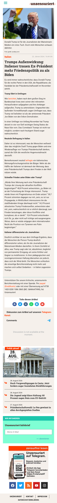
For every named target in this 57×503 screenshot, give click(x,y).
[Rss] (28, 485)
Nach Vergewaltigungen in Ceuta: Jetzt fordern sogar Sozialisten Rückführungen (31, 384)
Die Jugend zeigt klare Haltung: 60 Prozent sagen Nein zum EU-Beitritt (28, 396)
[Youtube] (36, 485)
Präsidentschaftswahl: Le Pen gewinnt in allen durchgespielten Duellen (30, 408)
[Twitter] (20, 485)
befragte (29, 160)
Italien (8, 56)
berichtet (12, 98)
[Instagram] (44, 485)
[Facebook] (12, 485)
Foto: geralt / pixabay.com (12, 51)
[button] (5, 3)
